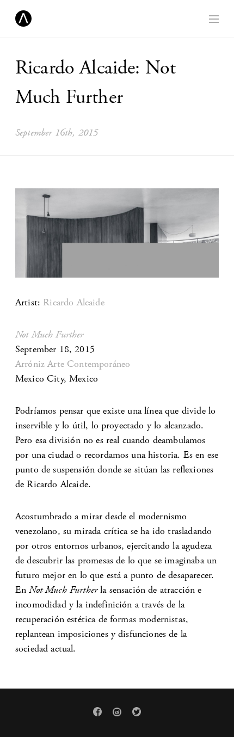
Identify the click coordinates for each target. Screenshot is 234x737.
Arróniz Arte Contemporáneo (72, 364)
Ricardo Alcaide (73, 302)
